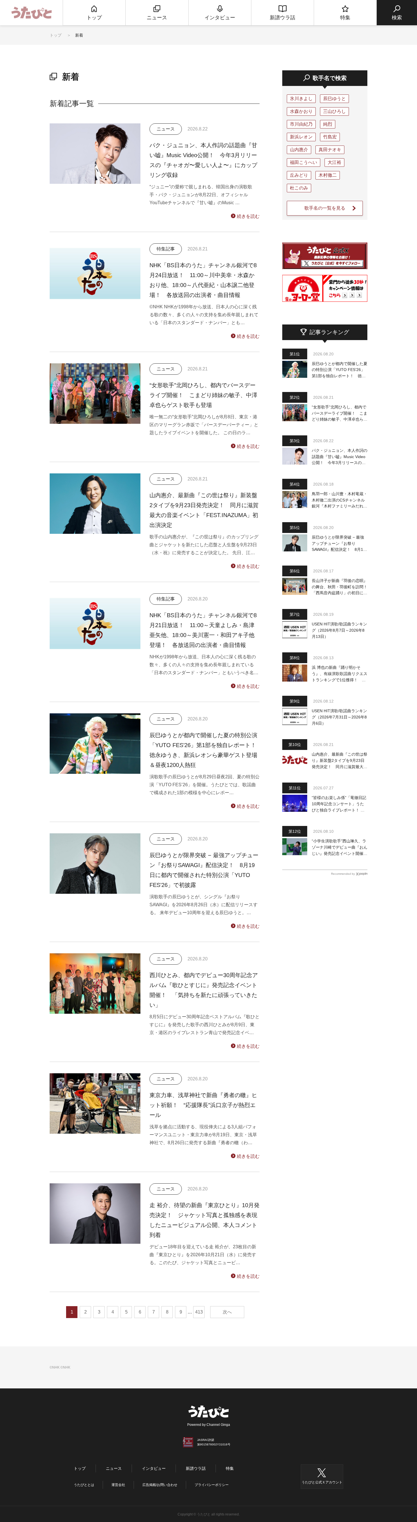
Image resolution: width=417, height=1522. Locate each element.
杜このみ (299, 187)
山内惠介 (299, 149)
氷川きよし (301, 98)
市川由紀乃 (301, 124)
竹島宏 (330, 136)
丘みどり (299, 175)
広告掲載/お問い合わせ (159, 1485)
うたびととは (84, 1485)
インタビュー (154, 1468)
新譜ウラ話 (196, 1468)
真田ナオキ (330, 149)
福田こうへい (303, 162)
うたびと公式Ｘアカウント (322, 1482)
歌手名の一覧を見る (324, 208)
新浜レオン (301, 136)
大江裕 (334, 162)
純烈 (327, 124)
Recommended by (343, 873)
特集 (230, 1468)
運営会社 (118, 1485)
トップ (56, 35)
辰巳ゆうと (334, 98)
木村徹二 (328, 175)
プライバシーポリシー (212, 1485)
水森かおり (301, 111)
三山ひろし (334, 111)
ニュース (114, 1468)
